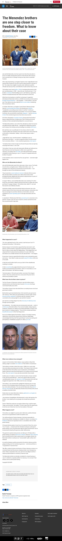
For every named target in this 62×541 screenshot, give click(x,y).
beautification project (7, 311)
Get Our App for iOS (51, 516)
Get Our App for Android (52, 513)
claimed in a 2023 (21, 379)
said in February (34, 434)
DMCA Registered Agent (6, 533)
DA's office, (18, 151)
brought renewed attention (8, 100)
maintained (9, 92)
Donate (57, 1)
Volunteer (37, 513)
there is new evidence (25, 102)
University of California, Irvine (29, 300)
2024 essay (6, 307)
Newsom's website (20, 434)
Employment (24, 521)
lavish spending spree (15, 193)
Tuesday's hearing (18, 117)
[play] (3, 6)
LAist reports (33, 141)
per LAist (28, 319)
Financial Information (39, 516)
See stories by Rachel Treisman (10, 498)
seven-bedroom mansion (18, 173)
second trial (9, 267)
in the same (27, 284)
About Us (23, 513)
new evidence (18, 363)
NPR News (8, 484)
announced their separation (9, 296)
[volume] (7, 6)
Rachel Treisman (9, 36)
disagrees (25, 113)
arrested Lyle (25, 198)
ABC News (33, 127)
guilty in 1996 (17, 89)
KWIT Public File (25, 516)
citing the (30, 108)
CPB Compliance (38, 521)
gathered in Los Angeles (29, 393)
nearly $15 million (28, 258)
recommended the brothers (13, 108)
